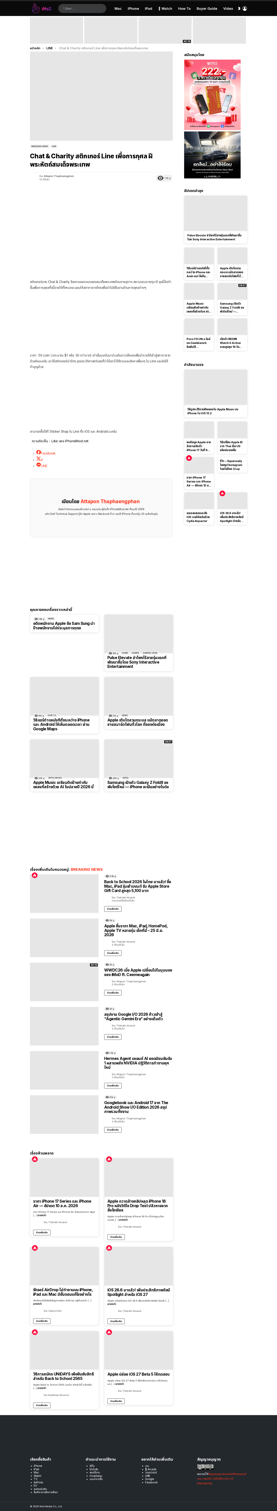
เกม (147, 1465)
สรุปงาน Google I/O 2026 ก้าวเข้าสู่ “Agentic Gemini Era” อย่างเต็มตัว (216, 38)
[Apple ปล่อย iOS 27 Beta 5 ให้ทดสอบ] (138, 1350)
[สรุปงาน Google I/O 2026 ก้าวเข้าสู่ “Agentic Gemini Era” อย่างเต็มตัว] (219, 30)
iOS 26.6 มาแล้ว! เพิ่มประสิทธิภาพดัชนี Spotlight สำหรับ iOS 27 (138, 1292)
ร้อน (34, 875)
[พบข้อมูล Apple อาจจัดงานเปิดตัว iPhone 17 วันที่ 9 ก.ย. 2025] (199, 430)
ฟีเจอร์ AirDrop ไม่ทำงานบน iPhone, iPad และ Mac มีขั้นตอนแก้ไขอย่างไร (63, 1292)
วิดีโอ (92, 1465)
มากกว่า (41, 1215)
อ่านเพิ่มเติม (113, 908)
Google (149, 1479)
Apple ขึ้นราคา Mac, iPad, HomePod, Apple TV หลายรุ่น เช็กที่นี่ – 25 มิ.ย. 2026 (110, 37)
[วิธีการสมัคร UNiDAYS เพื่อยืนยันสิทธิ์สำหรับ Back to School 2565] (64, 1350)
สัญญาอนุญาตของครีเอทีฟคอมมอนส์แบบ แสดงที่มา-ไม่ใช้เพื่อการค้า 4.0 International (221, 1478)
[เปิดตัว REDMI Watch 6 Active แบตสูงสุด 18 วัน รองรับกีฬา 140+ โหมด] (232, 327)
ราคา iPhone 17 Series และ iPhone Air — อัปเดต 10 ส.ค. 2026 (62, 1203)
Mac (118, 9)
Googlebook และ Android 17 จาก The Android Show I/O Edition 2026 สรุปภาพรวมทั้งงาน (136, 1107)
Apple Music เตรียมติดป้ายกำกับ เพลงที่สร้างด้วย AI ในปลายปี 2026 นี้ (63, 784)
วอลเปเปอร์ (151, 1472)
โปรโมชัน (94, 1469)
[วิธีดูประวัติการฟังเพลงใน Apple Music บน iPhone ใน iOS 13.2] (215, 387)
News (51, 618)
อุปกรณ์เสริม (40, 1489)
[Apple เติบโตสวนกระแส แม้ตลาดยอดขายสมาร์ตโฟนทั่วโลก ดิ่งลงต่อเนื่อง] (138, 696)
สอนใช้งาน (95, 1472)
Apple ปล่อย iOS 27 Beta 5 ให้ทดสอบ (138, 1374)
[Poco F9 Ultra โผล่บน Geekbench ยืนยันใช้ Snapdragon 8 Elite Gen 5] (199, 327)
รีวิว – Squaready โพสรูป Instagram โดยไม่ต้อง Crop (231, 465)
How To (184, 9)
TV (35, 1479)
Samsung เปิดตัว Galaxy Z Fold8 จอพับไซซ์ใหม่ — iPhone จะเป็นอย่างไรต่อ (138, 784)
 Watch (165, 9)
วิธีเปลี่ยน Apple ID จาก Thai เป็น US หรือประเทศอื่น (231, 446)
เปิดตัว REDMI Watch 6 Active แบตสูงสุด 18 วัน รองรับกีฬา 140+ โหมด (230, 343)
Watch (37, 1475)
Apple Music (55, 778)
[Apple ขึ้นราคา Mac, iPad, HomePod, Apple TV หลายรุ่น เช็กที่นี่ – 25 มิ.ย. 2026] (110, 30)
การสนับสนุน (96, 1475)
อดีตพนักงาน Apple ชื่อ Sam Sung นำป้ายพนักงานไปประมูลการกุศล (64, 625)
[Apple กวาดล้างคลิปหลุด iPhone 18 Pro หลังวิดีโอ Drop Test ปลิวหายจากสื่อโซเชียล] (138, 1177)
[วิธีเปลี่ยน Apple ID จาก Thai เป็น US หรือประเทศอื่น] (232, 430)
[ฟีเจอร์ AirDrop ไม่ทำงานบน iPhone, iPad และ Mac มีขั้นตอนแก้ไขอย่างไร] (64, 1266)
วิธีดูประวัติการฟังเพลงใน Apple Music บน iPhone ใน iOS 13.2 (212, 411)
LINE (147, 1475)
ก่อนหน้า (32, 30)
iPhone (133, 9)
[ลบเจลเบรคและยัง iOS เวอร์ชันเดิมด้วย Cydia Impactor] (199, 500)
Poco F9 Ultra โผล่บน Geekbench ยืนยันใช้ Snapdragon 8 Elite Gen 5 (198, 343)
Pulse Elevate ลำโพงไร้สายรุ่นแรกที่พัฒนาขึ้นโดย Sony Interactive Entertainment (137, 662)
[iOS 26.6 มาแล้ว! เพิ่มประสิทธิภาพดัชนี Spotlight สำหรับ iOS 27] (138, 1266)
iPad (148, 9)
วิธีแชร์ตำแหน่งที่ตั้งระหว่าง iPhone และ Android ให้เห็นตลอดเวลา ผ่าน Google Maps (61, 724)
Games (135, 653)
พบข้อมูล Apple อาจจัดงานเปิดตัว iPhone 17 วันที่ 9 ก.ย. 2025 (199, 446)
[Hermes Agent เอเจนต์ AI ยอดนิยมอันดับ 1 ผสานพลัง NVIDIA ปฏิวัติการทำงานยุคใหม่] (64, 1070)
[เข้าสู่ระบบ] (245, 8)
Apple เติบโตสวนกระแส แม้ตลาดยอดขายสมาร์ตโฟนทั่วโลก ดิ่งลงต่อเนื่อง (137, 722)
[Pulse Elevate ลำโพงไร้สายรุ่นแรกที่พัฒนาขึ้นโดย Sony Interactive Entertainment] (138, 634)
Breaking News (87, 869)
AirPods (38, 1482)
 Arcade (150, 1469)
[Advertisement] (101, 320)
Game (125, 653)
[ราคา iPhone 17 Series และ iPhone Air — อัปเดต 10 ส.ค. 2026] (64, 1177)
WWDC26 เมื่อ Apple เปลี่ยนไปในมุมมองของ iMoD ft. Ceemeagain (164, 38)
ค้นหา (64, 8)
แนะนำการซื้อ (96, 1479)
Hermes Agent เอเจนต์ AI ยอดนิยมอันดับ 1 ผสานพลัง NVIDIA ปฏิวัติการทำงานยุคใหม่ (138, 1063)
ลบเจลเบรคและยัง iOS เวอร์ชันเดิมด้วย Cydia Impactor (198, 517)
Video (228, 9)
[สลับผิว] (239, 8)
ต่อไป (245, 30)
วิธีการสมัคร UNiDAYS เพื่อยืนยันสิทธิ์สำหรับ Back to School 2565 (63, 1376)
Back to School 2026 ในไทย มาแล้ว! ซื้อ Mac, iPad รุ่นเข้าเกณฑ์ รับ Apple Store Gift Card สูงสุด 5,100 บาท (56, 37)
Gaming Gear (150, 653)
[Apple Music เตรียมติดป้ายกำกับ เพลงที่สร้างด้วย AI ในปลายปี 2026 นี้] (64, 759)
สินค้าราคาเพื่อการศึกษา (46, 1492)
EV (35, 1485)
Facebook (151, 1482)
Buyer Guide (207, 9)
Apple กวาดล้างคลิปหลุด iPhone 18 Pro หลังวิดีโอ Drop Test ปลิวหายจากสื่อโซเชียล (137, 1205)
